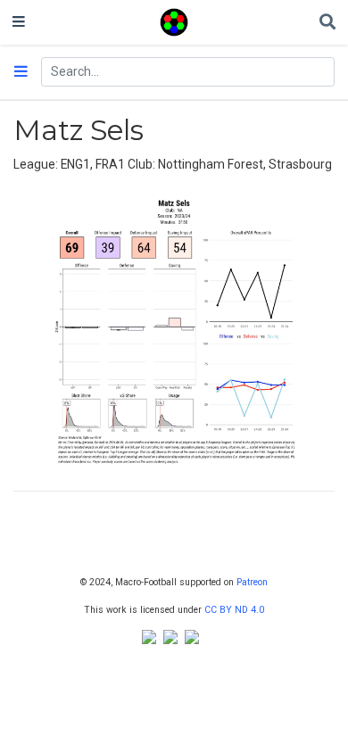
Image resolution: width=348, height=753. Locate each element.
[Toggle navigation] (18, 22)
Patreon (252, 582)
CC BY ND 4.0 (234, 610)
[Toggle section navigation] (21, 72)
